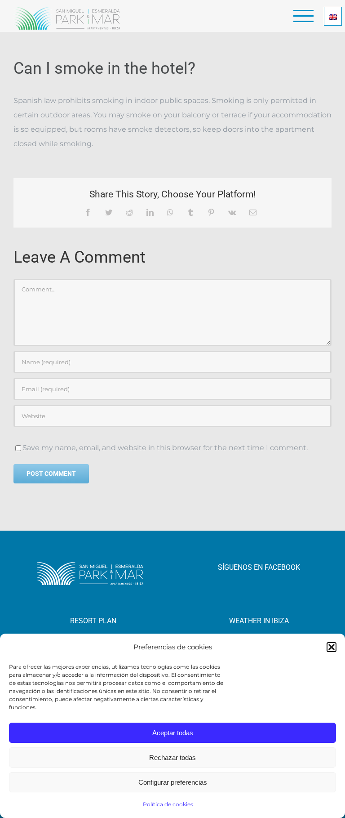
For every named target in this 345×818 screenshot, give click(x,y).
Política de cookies (168, 804)
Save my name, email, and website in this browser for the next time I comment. (165, 447)
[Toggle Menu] (303, 16)
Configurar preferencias (172, 782)
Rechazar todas (172, 757)
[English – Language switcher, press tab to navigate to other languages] (333, 16)
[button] (331, 647)
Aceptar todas (172, 733)
